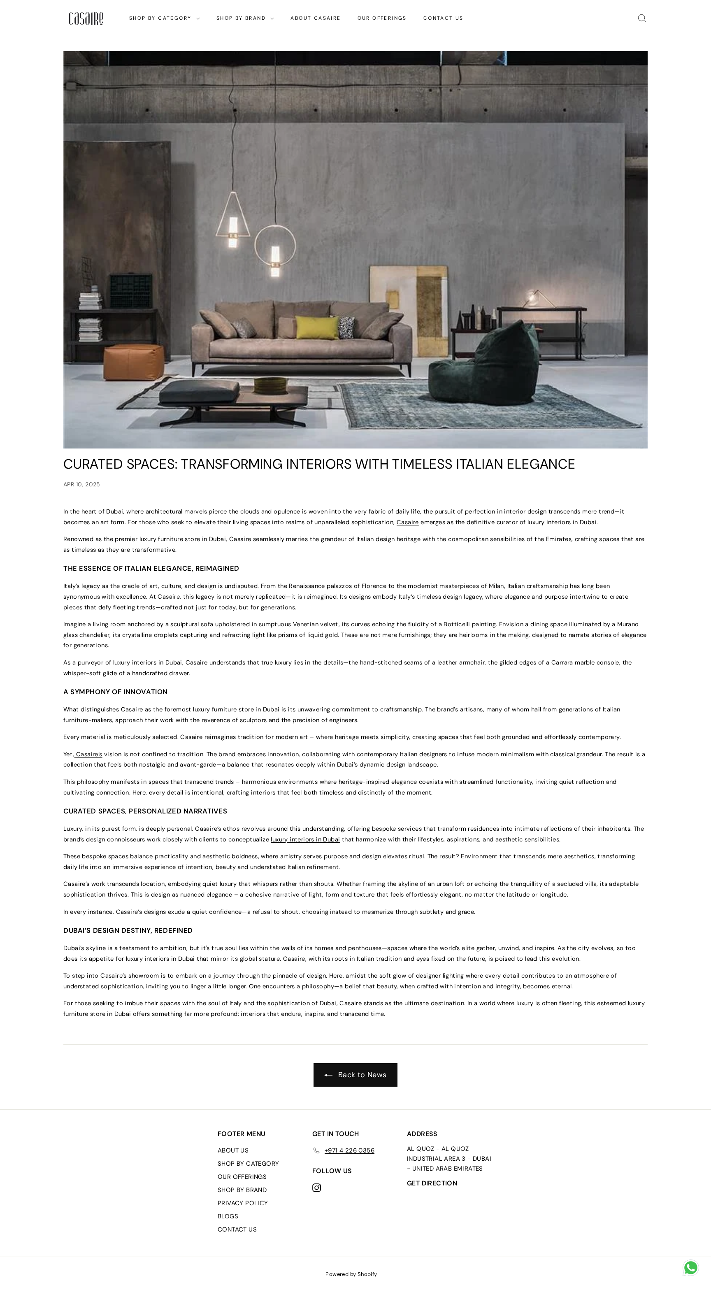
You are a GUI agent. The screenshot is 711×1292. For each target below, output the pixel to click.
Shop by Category (161, 18)
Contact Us (443, 18)
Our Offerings (382, 18)
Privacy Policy (243, 1203)
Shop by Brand (242, 18)
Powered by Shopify (351, 1274)
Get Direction (432, 1183)
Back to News (361, 1075)
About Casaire (315, 18)
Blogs (228, 1216)
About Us (233, 1150)
